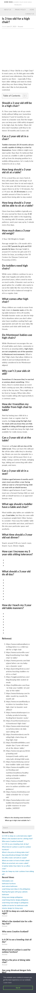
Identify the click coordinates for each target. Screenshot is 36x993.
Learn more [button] (8, 982)
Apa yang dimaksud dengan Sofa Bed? (15, 855)
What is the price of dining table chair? (15, 852)
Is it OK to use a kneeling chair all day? (15, 844)
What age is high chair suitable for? (17, 820)
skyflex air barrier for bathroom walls (15, 905)
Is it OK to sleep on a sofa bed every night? (17, 836)
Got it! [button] (18, 988)
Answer (20, 26)
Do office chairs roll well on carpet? (14, 858)
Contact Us (29, 14)
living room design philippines (12, 897)
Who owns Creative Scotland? (12, 841)
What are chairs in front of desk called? (16, 860)
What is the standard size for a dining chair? (17, 838)
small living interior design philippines (15, 900)
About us (7, 9)
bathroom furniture (9, 883)
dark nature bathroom (9, 886)
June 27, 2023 (11, 26)
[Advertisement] (18, 49)
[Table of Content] (24, 95)
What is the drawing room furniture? (18, 817)
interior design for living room (12, 908)
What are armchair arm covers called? (15, 863)
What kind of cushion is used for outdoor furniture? (16, 950)
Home (32, 9)
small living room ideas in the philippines (16, 889)
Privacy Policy (20, 9)
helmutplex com (7, 881)
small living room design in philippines (15, 903)
